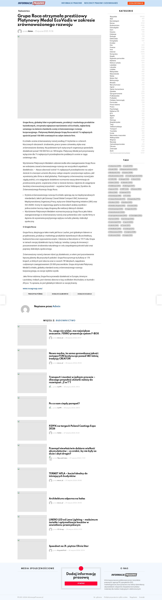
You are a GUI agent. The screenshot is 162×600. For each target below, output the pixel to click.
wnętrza (131, 232)
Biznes (127, 23)
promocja (128, 219)
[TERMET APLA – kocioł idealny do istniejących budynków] (32, 478)
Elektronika (127, 38)
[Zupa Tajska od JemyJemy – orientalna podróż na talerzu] (2, 300)
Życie (127, 151)
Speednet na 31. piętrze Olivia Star (68, 546)
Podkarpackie (127, 96)
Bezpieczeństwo (129, 169)
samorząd (115, 222)
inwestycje (115, 195)
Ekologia (127, 36)
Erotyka (127, 43)
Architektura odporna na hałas (67, 498)
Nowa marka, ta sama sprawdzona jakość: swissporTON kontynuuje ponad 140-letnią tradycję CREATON (74, 356)
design (124, 179)
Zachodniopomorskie (127, 144)
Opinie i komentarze (127, 89)
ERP (125, 189)
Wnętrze (127, 140)
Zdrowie (127, 146)
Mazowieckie (127, 74)
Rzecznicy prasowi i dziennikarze (101, 3)
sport (129, 222)
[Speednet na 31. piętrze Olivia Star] (32, 549)
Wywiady (127, 142)
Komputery (127, 54)
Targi (127, 124)
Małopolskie (127, 71)
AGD (127, 19)
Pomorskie (127, 102)
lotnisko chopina (117, 205)
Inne (127, 49)
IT (127, 195)
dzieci (114, 182)
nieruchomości (117, 212)
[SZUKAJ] (121, 3)
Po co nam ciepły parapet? (64, 403)
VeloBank (115, 228)
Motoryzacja (127, 80)
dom (136, 179)
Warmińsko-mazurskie (127, 135)
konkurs (114, 202)
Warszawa (116, 232)
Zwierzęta (127, 149)
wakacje (129, 228)
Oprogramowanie (127, 93)
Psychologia (127, 109)
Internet (127, 52)
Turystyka (127, 131)
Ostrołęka (136, 215)
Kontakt (141, 597)
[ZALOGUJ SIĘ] (124, 3)
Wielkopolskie (127, 138)
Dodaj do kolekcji (85, 294)
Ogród (127, 87)
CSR (113, 179)
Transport (127, 129)
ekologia (129, 186)
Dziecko (127, 32)
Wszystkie (127, 16)
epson (114, 189)
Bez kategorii (127, 21)
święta (128, 235)
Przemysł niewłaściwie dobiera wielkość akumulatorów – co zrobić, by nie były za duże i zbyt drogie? (72, 451)
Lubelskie (127, 65)
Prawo (127, 107)
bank (113, 169)
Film (127, 45)
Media (127, 76)
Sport (127, 118)
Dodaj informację (136, 3)
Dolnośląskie (127, 27)
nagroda (131, 209)
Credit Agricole (134, 176)
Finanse (127, 47)
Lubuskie (127, 67)
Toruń (126, 225)
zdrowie (115, 235)
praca (114, 219)
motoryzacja (116, 209)
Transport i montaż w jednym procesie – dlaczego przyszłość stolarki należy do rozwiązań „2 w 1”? (72, 380)
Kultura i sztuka (127, 63)
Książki (127, 56)
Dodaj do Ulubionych (60, 294)
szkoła (114, 225)
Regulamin (133, 597)
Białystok (115, 172)
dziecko (127, 182)
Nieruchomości (127, 85)
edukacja (115, 186)
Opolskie (127, 91)
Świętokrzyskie (127, 122)
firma (113, 192)
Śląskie (127, 116)
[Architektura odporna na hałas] (32, 501)
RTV (127, 113)
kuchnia (127, 202)
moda (133, 205)
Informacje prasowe (71, 3)
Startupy (127, 120)
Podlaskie (127, 98)
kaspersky (134, 199)
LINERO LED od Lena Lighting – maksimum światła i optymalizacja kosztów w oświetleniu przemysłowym (73, 522)
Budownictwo (65, 321)
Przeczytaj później (35, 294)
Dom (127, 30)
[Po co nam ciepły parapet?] (32, 406)
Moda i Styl (127, 78)
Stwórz (81, 583)
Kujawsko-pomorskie (127, 58)
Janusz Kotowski (117, 199)
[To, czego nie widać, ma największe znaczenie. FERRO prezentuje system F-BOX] (32, 335)
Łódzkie (127, 69)
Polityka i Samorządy (127, 100)
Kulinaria (127, 60)
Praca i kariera (127, 105)
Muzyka (127, 82)
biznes (128, 172)
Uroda (127, 133)
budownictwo (116, 176)
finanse (136, 189)
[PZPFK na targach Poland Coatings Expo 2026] (32, 430)
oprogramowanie (118, 215)
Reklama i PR (127, 111)
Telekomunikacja (127, 127)
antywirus (115, 166)
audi (128, 166)
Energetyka (127, 41)
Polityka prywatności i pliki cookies (116, 597)
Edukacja (127, 34)
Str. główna (98, 597)
